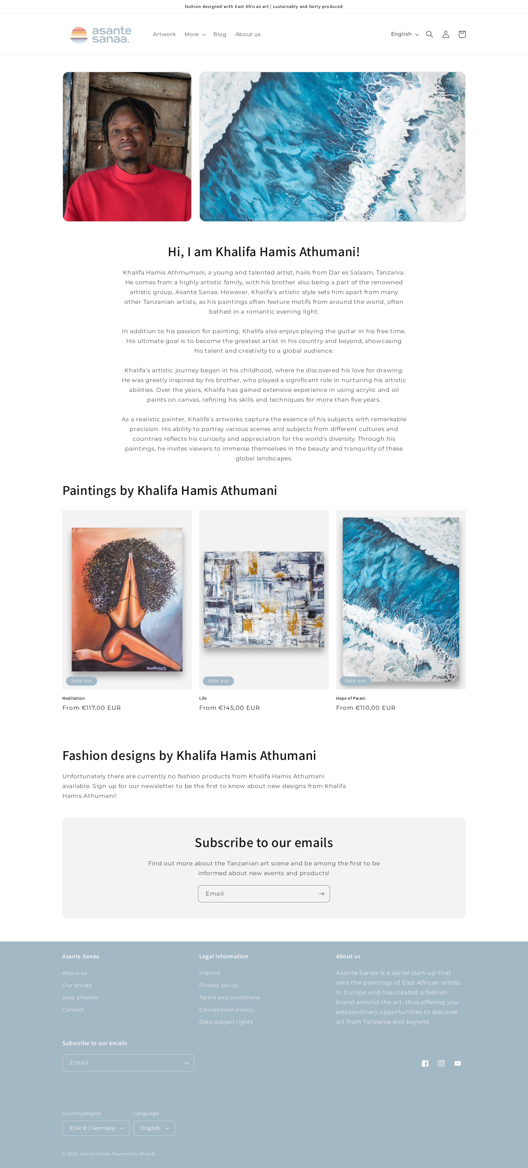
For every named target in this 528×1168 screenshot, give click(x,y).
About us (74, 973)
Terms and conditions (229, 997)
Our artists (77, 985)
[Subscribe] (322, 893)
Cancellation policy (226, 1010)
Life (203, 698)
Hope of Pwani (351, 698)
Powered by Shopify (134, 1153)
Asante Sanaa (95, 1153)
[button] (194, 34)
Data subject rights (226, 1022)
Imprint (210, 973)
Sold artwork (80, 997)
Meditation (73, 698)
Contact (73, 1010)
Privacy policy (218, 985)
